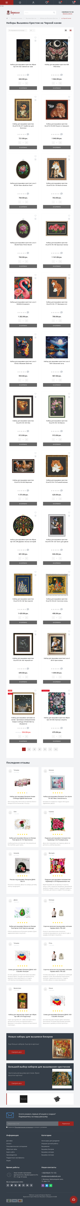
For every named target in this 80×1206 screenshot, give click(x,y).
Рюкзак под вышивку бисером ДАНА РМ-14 (22, 880)
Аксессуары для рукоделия (50, 1141)
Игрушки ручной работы (49, 1143)
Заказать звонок (67, 13)
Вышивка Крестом (31, 18)
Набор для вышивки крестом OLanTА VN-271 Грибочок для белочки (23, 126)
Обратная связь (11, 1149)
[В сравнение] (35, 41)
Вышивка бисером (47, 1149)
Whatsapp (50, 1185)
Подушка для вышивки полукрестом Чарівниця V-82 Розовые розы (57, 839)
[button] (33, 2)
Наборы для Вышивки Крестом (49, 18)
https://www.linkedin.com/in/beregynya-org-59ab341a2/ (15, 1185)
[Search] (54, 13)
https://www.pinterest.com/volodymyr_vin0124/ (19, 1185)
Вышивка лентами (47, 1155)
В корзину (23, 88)
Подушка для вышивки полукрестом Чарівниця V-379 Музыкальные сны (57, 880)
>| (55, 749)
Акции (8, 1160)
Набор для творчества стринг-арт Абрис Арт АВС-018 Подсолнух (22, 1015)
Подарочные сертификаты (15, 1158)
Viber (42, 1185)
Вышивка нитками (16, 18)
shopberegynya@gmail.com (51, 1176)
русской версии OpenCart (43, 1195)
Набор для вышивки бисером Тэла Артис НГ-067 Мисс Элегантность (57, 797)
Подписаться (66, 1123)
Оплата (8, 1143)
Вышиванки (45, 1146)
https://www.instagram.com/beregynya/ (23, 1185)
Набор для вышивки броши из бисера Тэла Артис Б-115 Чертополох (22, 839)
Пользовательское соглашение (24, 1127)
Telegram (46, 1185)
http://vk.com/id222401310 (27, 1185)
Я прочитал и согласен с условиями (27, 1127)
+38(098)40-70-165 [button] (49, 1173)
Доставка (9, 1141)
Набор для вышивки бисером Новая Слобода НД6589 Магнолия (22, 797)
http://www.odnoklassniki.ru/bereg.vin (31, 1185)
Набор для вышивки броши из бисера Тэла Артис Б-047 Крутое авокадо (22, 927)
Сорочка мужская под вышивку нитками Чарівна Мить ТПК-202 (57, 927)
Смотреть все (17, 1052)
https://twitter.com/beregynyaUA (11, 1185)
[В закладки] (35, 38)
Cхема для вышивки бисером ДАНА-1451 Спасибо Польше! (22, 970)
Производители (11, 1155)
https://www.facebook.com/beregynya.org (7, 1185)
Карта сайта (10, 1152)
